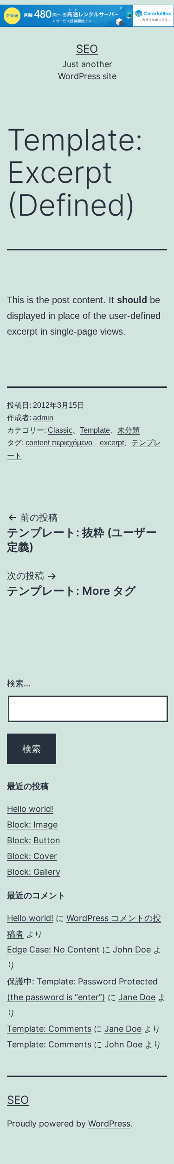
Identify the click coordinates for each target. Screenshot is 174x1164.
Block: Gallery (33, 872)
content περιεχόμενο (59, 443)
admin (43, 418)
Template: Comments (49, 1028)
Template (95, 430)
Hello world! (30, 809)
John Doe (132, 949)
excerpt (112, 443)
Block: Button (33, 840)
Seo (87, 49)
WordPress (109, 1123)
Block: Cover (32, 856)
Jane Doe (136, 997)
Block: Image (32, 824)
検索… (19, 683)
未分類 (128, 430)
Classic (60, 430)
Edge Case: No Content (53, 949)
